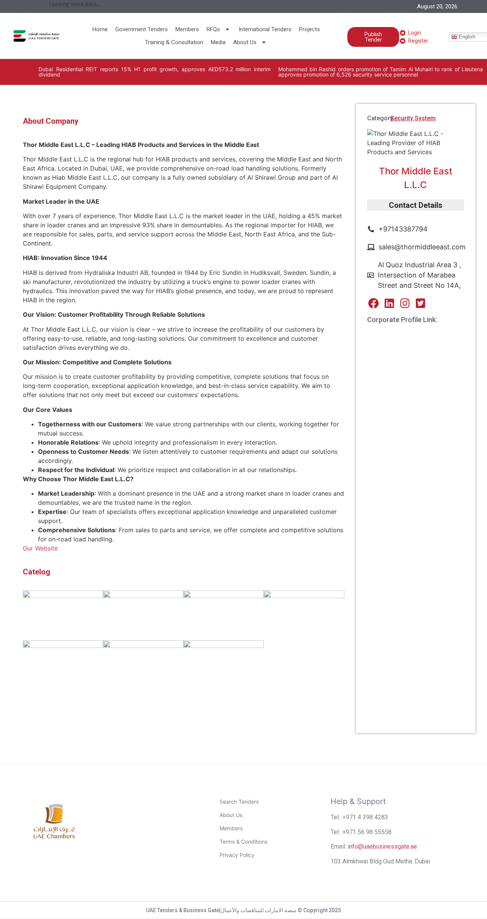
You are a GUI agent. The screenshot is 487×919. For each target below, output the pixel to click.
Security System (413, 118)
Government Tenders (141, 29)
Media (218, 42)
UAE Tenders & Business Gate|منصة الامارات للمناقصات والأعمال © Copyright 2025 (243, 910)
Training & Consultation (174, 42)
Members (187, 29)
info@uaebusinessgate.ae (382, 846)
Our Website (40, 548)
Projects (309, 29)
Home (100, 29)
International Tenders (265, 29)
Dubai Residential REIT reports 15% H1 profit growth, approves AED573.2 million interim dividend (141, 72)
